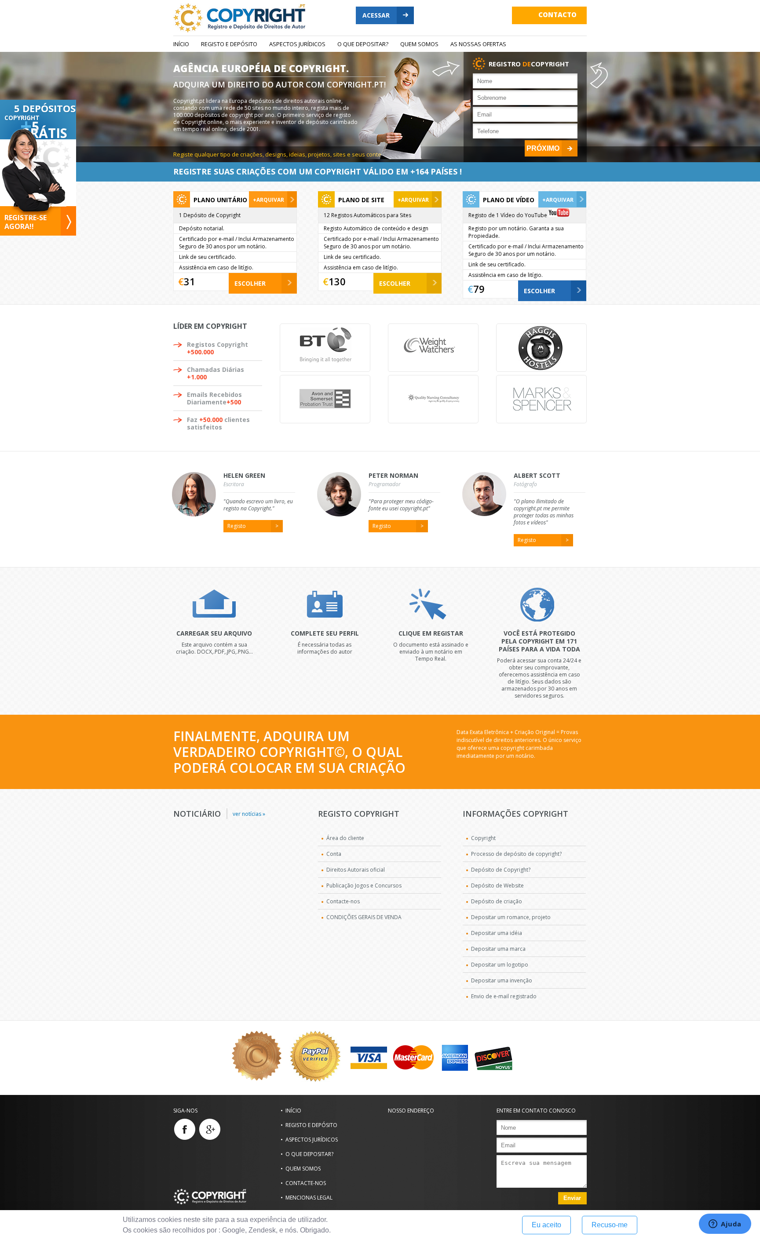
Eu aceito (546, 1225)
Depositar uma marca (498, 949)
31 (189, 281)
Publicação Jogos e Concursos (364, 885)
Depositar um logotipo (499, 964)
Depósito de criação (496, 901)
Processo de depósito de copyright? (516, 854)
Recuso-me (610, 1225)
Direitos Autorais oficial (355, 869)
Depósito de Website (497, 885)
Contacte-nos (343, 901)
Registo (236, 526)
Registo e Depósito (229, 44)
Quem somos (419, 44)
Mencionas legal (308, 1197)
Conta (333, 854)
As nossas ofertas (478, 44)
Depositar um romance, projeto (511, 917)
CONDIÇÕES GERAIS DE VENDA (364, 917)
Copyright (483, 838)
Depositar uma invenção (501, 980)
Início (181, 44)
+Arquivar (268, 200)
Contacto (557, 14)
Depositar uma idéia (496, 933)
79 (479, 288)
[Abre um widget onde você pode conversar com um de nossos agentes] (725, 1225)
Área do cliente (345, 838)
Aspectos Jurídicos (297, 44)
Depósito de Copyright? (500, 869)
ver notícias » (249, 814)
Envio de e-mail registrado (504, 996)
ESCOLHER (250, 283)
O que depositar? (362, 44)
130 (337, 281)
